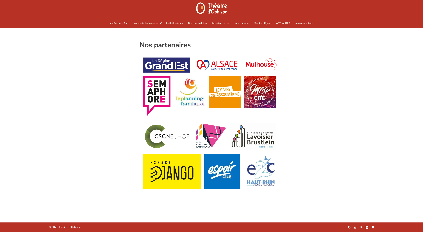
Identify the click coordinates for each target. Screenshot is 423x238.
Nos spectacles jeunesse (145, 23)
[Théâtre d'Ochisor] (211, 9)
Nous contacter (241, 23)
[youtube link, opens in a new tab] (373, 227)
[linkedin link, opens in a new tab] (367, 227)
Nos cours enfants (304, 23)
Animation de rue (220, 23)
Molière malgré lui (119, 23)
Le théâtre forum (175, 23)
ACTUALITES (283, 23)
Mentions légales (262, 23)
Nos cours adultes (197, 23)
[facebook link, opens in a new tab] (349, 227)
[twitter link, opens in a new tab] (361, 227)
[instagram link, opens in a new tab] (355, 227)
